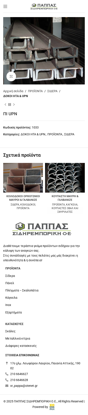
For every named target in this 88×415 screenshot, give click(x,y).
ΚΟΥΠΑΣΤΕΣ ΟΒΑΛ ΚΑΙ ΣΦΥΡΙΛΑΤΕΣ (65, 210)
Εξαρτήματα (13, 312)
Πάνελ (9, 283)
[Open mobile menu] (5, 6)
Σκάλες (10, 331)
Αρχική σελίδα (13, 91)
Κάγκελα (11, 297)
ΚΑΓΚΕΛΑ (72, 204)
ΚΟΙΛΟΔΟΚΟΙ (27, 204)
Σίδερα (10, 276)
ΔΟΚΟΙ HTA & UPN (15, 96)
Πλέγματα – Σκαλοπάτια (21, 290)
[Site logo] (44, 6)
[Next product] (14, 105)
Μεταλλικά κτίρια (17, 338)
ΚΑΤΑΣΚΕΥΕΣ (14, 324)
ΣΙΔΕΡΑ (52, 91)
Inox (8, 305)
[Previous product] (5, 105)
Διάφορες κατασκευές (21, 345)
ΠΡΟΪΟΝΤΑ (35, 91)
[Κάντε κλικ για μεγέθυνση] (11, 76)
